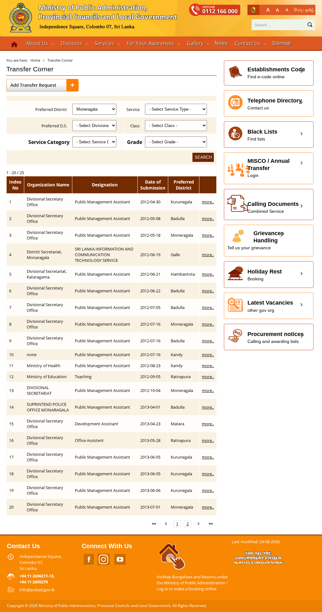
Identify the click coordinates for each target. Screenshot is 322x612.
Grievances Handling (255, 240)
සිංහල (299, 10)
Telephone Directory (274, 103)
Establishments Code (276, 72)
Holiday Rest (264, 274)
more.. (208, 202)
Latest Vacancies (270, 306)
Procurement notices (275, 337)
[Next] (199, 524)
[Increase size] (268, 9)
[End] (210, 524)
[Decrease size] (287, 9)
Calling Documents (273, 207)
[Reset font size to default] (277, 9)
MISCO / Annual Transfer (268, 168)
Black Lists (262, 135)
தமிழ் (309, 10)
